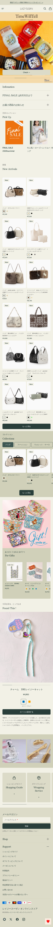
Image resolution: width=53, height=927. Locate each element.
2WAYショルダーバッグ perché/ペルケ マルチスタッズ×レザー (37, 372)
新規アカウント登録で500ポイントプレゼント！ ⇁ (26, 2)
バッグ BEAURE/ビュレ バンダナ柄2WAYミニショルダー (13, 334)
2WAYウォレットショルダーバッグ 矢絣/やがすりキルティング (38, 209)
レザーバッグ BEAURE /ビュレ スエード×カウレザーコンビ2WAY (37, 413)
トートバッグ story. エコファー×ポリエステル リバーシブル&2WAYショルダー (37, 292)
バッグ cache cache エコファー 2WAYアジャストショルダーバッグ (12, 291)
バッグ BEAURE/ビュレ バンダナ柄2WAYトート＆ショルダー (37, 334)
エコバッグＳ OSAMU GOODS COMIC (12, 585)
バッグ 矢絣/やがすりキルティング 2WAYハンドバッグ (13, 250)
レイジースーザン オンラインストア (20, 912)
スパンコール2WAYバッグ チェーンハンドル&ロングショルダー (13, 372)
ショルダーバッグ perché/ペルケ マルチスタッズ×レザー (13, 413)
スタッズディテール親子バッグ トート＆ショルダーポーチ (37, 250)
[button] (2, 8)
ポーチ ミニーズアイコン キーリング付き (33, 585)
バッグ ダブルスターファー (11, 208)
